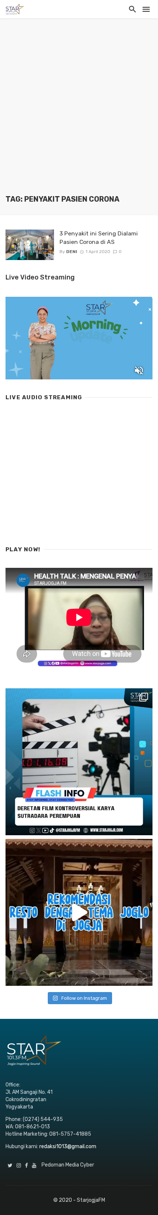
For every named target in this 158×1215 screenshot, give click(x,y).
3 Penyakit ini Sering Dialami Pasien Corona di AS (99, 237)
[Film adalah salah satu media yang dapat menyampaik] (79, 761)
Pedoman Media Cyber (68, 1165)
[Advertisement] (79, 112)
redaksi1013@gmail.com (67, 1146)
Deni (71, 251)
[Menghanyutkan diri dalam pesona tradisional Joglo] (79, 912)
